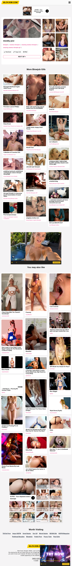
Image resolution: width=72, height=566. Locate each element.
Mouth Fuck (30, 147)
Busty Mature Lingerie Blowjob (33, 220)
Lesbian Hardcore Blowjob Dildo (57, 166)
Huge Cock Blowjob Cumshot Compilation (11, 217)
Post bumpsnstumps (10, 214)
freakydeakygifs (29, 452)
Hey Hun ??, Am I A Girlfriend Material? (59, 450)
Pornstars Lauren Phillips (11, 106)
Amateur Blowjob (15, 44)
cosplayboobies (5, 352)
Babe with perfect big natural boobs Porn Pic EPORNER (35, 107)
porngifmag (28, 472)
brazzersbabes (53, 412)
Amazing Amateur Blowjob (29, 44)
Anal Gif (51, 109)
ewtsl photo (30, 190)
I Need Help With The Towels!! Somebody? (11, 313)
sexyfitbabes (29, 314)
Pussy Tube (48, 536)
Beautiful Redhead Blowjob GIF (11, 90)
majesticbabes (5, 371)
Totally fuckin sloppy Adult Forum (34, 128)
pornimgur (52, 368)
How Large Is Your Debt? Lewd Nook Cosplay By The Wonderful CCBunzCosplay (12, 349)
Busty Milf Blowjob (8, 109)
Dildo (51, 430)
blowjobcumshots (54, 308)
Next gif (22, 56)
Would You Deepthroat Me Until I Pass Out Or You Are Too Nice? (36, 430)
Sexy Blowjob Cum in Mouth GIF (57, 205)
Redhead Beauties (18, 536)
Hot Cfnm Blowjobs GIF (31, 193)
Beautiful (28, 351)
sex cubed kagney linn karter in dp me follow (35, 469)
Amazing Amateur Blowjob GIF (11, 47)
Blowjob (5, 44)
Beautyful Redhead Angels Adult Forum (12, 87)
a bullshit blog (53, 181)
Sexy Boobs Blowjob (31, 110)
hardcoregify (29, 353)
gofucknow (28, 375)
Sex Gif (35, 533)
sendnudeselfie (5, 316)
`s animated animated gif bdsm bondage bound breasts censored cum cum (58, 201)
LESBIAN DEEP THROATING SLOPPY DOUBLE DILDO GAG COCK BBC (58, 163)
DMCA (34, 558)
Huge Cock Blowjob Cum (10, 154)
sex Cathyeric (53, 142)
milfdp (51, 333)
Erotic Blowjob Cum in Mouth (10, 176)
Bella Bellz (29, 450)
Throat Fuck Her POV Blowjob (33, 149)
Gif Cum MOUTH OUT (56, 223)
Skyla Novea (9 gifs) (56, 410)
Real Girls (56, 536)
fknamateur (28, 412)
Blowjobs (29, 536)
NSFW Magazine (64, 533)
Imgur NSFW (16, 533)
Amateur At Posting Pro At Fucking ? (10, 426)
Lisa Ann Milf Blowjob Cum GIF (56, 92)
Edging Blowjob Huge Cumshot (56, 183)
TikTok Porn (7, 533)
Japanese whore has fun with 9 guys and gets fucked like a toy (59, 330)
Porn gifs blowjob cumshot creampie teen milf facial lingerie (57, 88)
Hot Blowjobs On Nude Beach (33, 169)
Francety (28, 312)
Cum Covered (54, 306)
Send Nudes (27, 533)
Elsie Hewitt (5, 369)
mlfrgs (51, 432)
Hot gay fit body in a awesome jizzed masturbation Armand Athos (13, 195)
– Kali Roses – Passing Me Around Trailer (10, 389)
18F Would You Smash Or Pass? (60, 366)
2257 (38, 558)
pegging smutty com (32, 218)
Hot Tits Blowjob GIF (54, 144)
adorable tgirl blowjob (33, 167)
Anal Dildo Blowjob (53, 111)
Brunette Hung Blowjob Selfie (11, 198)
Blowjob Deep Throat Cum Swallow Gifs (13, 126)
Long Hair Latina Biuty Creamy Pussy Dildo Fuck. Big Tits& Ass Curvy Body (35, 372)
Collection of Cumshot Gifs (12, 152)
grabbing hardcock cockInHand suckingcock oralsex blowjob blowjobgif (13, 173)
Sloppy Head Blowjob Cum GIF (33, 131)
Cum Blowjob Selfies (54, 225)
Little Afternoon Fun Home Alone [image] (36, 409)
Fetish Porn (38, 536)
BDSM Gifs (53, 533)
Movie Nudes (43, 533)
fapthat (51, 393)
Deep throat (7, 124)
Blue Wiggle (53, 391)
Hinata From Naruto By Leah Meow (10, 467)
